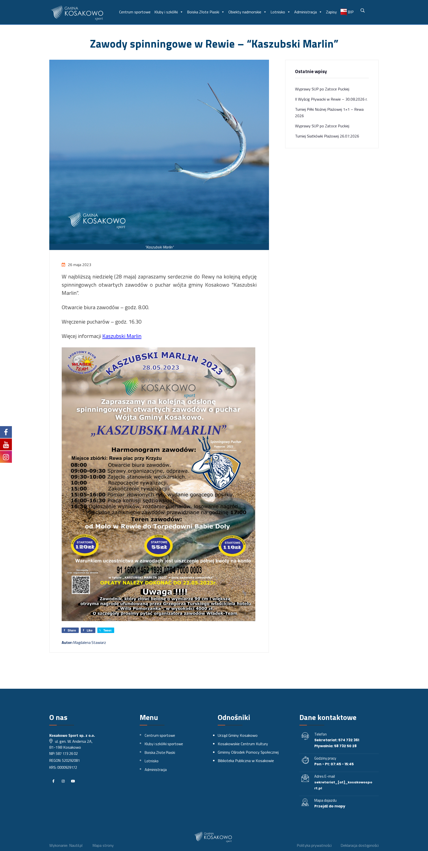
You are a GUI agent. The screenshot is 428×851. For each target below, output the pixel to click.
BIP (350, 12)
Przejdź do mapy (329, 806)
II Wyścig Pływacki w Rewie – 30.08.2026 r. (331, 99)
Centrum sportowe (135, 12)
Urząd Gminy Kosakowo (238, 735)
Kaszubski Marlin (121, 336)
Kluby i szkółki (166, 12)
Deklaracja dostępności (360, 845)
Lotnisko (277, 12)
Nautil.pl (75, 845)
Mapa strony (103, 845)
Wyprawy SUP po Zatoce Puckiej (322, 89)
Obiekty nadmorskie (244, 12)
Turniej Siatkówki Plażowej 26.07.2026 (327, 136)
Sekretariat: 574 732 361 (336, 740)
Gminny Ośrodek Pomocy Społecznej (248, 752)
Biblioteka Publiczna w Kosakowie (246, 761)
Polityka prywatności (314, 845)
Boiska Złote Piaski (203, 12)
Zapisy (331, 12)
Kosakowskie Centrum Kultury (243, 744)
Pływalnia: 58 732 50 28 (335, 745)
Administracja (305, 12)
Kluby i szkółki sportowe (164, 744)
